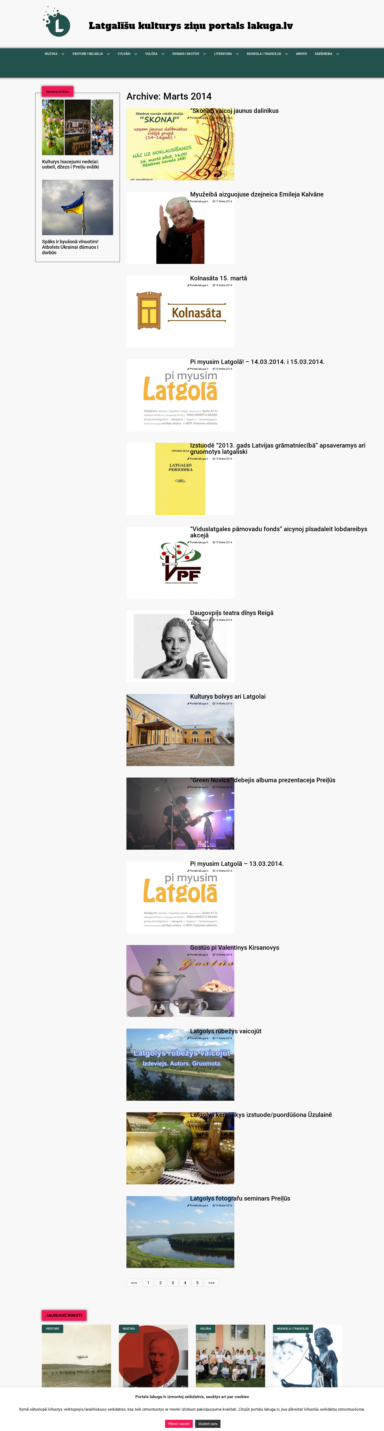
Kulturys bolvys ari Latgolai (228, 696)
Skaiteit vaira (207, 1424)
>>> (211, 1282)
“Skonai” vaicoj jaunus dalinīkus (234, 110)
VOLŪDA (205, 1328)
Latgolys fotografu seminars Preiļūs (240, 1198)
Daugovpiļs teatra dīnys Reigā (232, 613)
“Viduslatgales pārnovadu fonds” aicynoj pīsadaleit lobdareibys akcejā (278, 532)
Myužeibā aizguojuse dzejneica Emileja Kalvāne (257, 194)
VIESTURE (52, 1328)
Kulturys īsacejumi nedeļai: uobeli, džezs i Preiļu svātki (70, 164)
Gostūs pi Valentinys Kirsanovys (234, 947)
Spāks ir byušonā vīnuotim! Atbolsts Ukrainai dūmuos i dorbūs (70, 247)
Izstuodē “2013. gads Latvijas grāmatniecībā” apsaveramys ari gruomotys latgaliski (277, 448)
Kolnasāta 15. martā (218, 278)
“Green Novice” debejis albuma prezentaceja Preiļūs (262, 780)
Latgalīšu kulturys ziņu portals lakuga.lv (191, 26)
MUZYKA (129, 1328)
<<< (134, 1282)
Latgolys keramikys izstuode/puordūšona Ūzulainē (261, 1115)
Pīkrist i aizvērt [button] (179, 1424)
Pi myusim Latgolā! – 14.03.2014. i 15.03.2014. (257, 362)
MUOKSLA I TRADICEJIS (293, 1328)
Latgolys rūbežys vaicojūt (225, 1031)
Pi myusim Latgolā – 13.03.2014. (237, 863)
